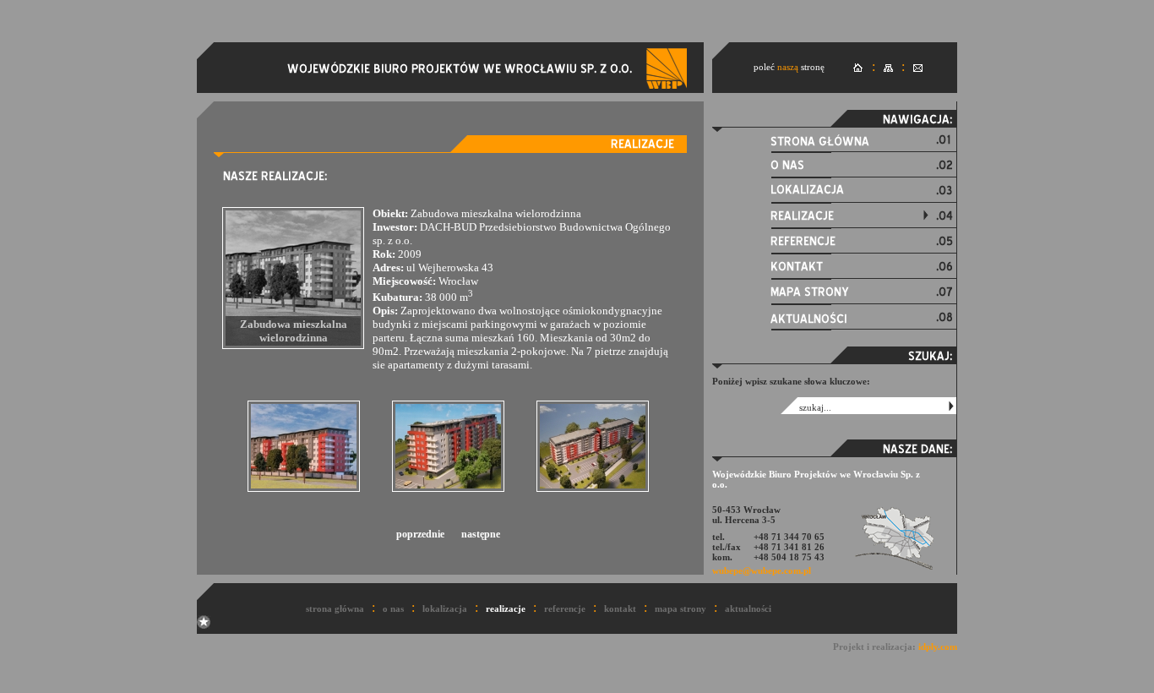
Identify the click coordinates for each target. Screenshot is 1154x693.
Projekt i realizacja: (895, 646)
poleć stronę (789, 67)
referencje (564, 608)
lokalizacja (444, 608)
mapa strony (680, 608)
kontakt (620, 608)
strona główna (335, 608)
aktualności (748, 608)
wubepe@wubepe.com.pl (761, 570)
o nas (393, 608)
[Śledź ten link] (203, 625)
